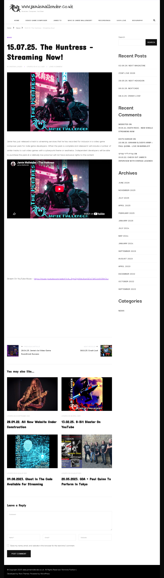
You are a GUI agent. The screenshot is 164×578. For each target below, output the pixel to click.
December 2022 (127, 273)
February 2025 (127, 212)
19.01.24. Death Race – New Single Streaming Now (136, 129)
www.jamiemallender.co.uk (47, 6)
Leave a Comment (55, 66)
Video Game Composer (36, 20)
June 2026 (124, 182)
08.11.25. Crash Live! (130, 95)
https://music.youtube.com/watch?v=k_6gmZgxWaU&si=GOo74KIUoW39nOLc (71, 278)
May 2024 (123, 235)
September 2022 (127, 288)
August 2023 (126, 258)
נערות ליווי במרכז (126, 153)
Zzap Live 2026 (127, 72)
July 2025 (124, 197)
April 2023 (124, 266)
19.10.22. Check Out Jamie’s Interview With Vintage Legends (136, 159)
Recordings (104, 20)
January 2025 (126, 220)
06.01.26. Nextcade (129, 88)
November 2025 (127, 190)
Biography (137, 20)
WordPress (45, 573)
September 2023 (127, 250)
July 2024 (124, 228)
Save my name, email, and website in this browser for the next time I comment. (42, 545)
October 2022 (126, 281)
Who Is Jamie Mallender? (80, 20)
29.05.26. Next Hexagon (131, 80)
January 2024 (126, 243)
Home (16, 20)
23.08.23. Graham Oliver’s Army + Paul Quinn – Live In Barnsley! (136, 144)
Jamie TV (57, 20)
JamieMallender (15, 66)
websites (123, 124)
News (9, 37)
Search (122, 37)
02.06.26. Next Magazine (132, 65)
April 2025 (124, 205)
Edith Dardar (125, 139)
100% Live (121, 20)
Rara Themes (24, 573)
